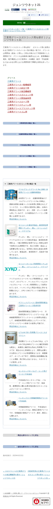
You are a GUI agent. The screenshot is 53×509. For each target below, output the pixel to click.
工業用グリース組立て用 (18, 88)
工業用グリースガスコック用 (20, 95)
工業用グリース (14, 81)
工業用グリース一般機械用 (19, 85)
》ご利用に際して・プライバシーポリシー (25, 493)
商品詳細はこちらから (18, 219)
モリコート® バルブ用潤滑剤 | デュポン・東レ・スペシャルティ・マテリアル (33, 267)
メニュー (26, 18)
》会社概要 (6, 493)
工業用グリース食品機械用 (19, 91)
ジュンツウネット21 (26, 4)
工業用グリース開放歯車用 (19, 98)
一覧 (22, 29)
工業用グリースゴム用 (17, 112)
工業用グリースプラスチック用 (21, 108)
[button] (31, 24)
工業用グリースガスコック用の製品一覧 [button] (21, 184)
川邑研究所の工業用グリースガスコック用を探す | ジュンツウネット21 (39, 474)
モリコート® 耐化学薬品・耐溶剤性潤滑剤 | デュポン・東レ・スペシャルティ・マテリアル (33, 228)
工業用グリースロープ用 (18, 102)
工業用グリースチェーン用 (19, 105)
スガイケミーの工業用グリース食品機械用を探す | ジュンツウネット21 (14, 474)
